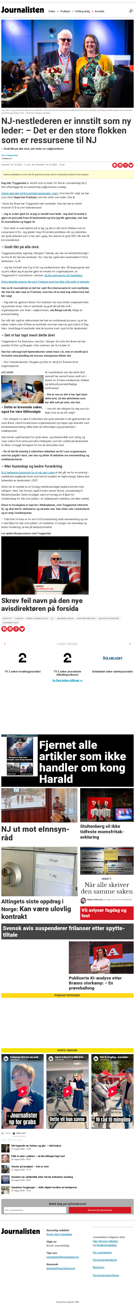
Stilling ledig (82, 11)
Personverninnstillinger (106, 1275)
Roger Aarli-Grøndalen (59, 1234)
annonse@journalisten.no (60, 1268)
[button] (5, 644)
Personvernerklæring (105, 1259)
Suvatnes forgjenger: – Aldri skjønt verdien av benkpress (44, 1187)
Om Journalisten (102, 1252)
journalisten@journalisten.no (62, 1257)
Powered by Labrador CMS (67, 1302)
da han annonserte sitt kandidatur (63, 275)
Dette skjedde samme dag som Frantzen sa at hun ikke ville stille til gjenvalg (45, 281)
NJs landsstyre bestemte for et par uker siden (28, 472)
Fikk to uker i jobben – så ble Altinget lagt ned (38, 1156)
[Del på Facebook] (114, 165)
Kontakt (99, 11)
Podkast (65, 11)
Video (51, 11)
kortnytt (7, 618)
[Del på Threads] (125, 165)
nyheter (19, 618)
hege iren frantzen (86, 618)
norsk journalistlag (37, 618)
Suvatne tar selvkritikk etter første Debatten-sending (42, 1176)
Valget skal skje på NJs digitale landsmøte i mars (29, 193)
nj (52, 618)
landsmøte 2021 (11, 623)
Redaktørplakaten (106, 1245)
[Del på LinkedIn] (120, 165)
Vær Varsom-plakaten (105, 1241)
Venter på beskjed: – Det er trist (30, 1166)
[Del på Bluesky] (130, 165)
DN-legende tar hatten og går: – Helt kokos (36, 1145)
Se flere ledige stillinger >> (67, 680)
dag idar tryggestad (109, 618)
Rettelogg (98, 1267)
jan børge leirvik (65, 618)
